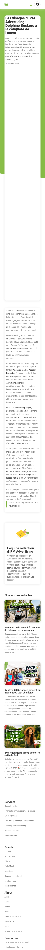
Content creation (11, 806)
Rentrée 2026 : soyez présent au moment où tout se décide (22, 691)
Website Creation (11, 830)
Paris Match (9, 866)
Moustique (8, 871)
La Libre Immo (10, 881)
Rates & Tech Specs (12, 916)
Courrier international (13, 876)
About (6, 897)
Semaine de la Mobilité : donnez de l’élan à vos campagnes (22, 629)
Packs (7, 912)
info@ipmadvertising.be (14, 947)
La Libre (7, 851)
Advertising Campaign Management (19, 821)
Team (6, 926)
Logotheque (9, 921)
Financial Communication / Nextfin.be (19, 811)
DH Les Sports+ (11, 856)
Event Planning (10, 816)
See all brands (10, 886)
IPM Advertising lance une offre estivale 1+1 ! (22, 754)
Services (8, 902)
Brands (7, 907)
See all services (10, 835)
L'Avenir (7, 861)
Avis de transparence (13, 931)
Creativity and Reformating (15, 826)
